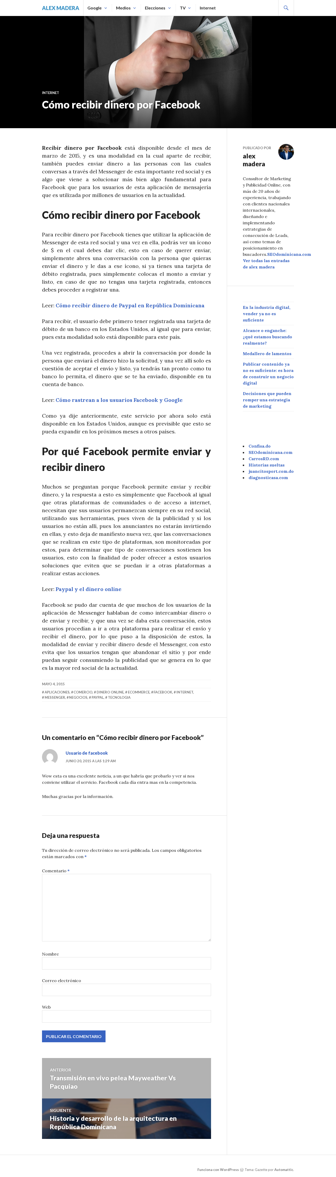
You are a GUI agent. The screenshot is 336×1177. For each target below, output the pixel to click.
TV (183, 7)
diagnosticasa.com (268, 477)
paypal (98, 697)
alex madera (60, 8)
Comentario (56, 870)
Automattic (283, 1170)
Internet (208, 7)
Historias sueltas (267, 465)
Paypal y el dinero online (89, 589)
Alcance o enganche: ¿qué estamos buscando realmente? (267, 337)
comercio (83, 692)
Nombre (50, 954)
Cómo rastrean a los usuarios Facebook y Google (119, 400)
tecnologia (119, 697)
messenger (55, 697)
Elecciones (155, 7)
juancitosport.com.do (271, 471)
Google (94, 7)
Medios (123, 7)
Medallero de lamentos (267, 353)
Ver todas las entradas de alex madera (266, 263)
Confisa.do (260, 446)
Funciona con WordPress (218, 1170)
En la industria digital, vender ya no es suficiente (266, 314)
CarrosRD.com (264, 458)
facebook (163, 692)
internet (184, 692)
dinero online (110, 692)
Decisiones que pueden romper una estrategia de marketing (267, 400)
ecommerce (139, 692)
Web (46, 1007)
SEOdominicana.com (289, 254)
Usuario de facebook (87, 752)
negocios (78, 697)
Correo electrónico (61, 980)
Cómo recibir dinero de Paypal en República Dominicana (130, 305)
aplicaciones (57, 692)
